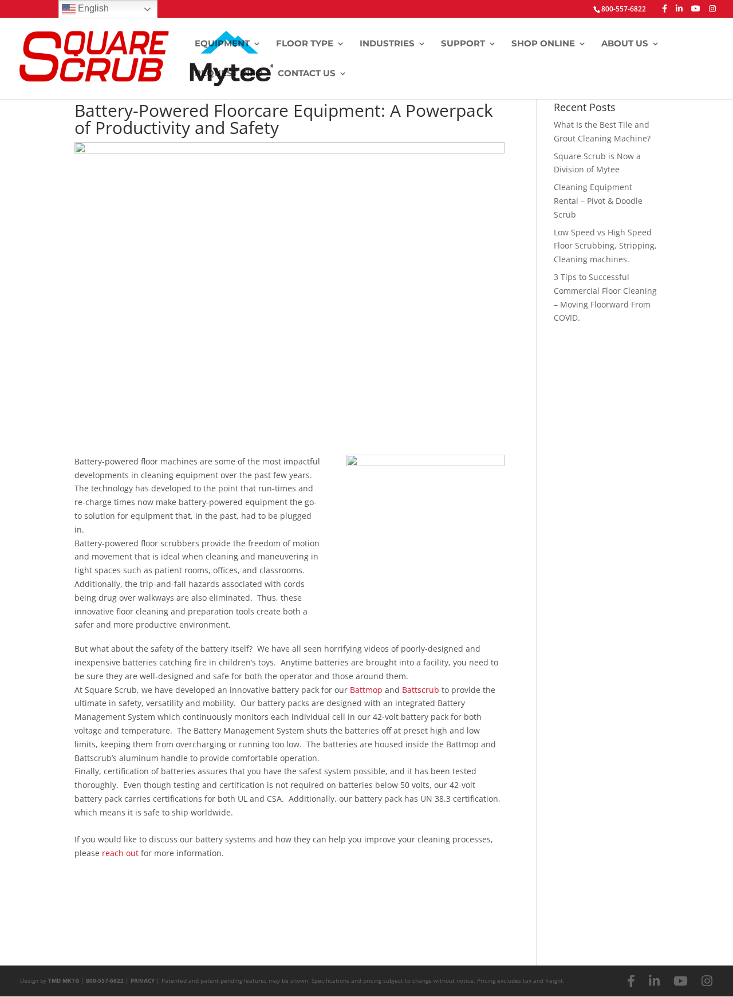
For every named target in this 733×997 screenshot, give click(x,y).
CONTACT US (307, 73)
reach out (120, 853)
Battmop (366, 689)
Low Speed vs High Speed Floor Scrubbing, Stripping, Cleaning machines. (605, 246)
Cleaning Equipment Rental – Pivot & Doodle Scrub (598, 201)
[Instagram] (712, 9)
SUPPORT (463, 44)
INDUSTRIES (387, 44)
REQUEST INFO (229, 73)
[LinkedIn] (679, 9)
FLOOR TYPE (304, 44)
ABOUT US (624, 44)
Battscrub (420, 689)
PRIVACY (143, 980)
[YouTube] (695, 9)
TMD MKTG (63, 980)
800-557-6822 (105, 980)
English (92, 8)
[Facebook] (664, 9)
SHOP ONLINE (543, 44)
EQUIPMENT (222, 44)
